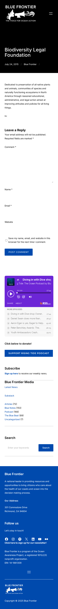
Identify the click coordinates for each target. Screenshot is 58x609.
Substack (9, 395)
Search (45, 447)
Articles (8, 404)
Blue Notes (10, 408)
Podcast (9, 411)
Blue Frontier (30, 64)
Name (8, 189)
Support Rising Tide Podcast (29, 353)
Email (8, 205)
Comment (10, 147)
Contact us (10, 515)
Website (9, 222)
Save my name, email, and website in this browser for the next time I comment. (29, 240)
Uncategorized (12, 419)
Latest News (11, 387)
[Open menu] (50, 13)
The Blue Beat (12, 415)
